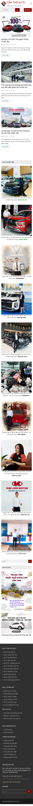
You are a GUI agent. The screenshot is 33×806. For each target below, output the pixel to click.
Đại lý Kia (6, 663)
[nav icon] (31, 3)
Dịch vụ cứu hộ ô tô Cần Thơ (12, 718)
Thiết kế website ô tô (10, 754)
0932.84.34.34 (22, 356)
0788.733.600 (16, 475)
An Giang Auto (8, 729)
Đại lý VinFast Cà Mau (10, 696)
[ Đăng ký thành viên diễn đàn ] (11, 782)
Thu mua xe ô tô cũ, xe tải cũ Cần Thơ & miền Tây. (16, 635)
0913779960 (23, 239)
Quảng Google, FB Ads (10, 757)
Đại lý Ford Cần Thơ (9, 652)
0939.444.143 (25, 514)
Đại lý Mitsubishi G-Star (10, 671)
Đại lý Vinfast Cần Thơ (10, 677)
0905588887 (20, 278)
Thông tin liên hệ (8, 740)
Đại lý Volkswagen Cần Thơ (12, 680)
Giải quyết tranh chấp (10, 751)
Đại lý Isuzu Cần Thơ (10, 660)
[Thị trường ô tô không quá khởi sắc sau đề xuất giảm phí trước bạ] (16, 72)
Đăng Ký (28, 10)
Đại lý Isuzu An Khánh (10, 691)
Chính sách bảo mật (9, 749)
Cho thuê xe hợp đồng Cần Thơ (13, 713)
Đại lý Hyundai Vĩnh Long (11, 705)
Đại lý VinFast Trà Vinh (10, 699)
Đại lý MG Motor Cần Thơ (11, 666)
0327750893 (21, 434)
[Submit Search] (17, 10)
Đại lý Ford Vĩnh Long (10, 702)
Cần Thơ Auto (16, 2)
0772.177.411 (22, 553)
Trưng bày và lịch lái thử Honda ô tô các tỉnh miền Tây (15, 132)
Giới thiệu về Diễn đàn (10, 743)
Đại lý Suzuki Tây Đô (10, 674)
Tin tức (14, 44)
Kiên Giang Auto (8, 732)
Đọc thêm (5, 55)
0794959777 (26, 395)
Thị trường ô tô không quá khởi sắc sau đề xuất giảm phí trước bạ (16, 86)
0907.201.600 (21, 317)
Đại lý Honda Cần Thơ (10, 655)
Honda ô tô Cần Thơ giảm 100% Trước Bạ (15, 40)
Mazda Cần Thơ (15, 663)
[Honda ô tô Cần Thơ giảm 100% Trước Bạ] (16, 26)
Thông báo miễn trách (10, 746)
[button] (16, 591)
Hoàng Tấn (5, 90)
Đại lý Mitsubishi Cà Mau (11, 693)
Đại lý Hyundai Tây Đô (10, 657)
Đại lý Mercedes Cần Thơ (11, 669)
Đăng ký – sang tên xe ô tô (11, 716)
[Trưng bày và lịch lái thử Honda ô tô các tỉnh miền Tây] (16, 117)
